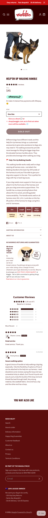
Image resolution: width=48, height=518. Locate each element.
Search (7, 423)
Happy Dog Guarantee (13, 436)
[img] (10, 332)
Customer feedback (12, 440)
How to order (10, 427)
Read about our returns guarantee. (17, 279)
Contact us (9, 449)
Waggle (14, 512)
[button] (21, 69)
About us (8, 445)
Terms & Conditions (12, 458)
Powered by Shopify (24, 512)
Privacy (8, 454)
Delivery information (13, 432)
